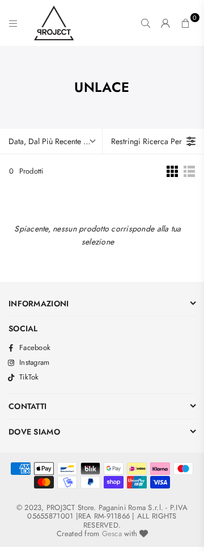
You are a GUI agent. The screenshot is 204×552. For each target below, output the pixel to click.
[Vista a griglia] (172, 171)
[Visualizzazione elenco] (189, 171)
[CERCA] (146, 23)
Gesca (112, 533)
